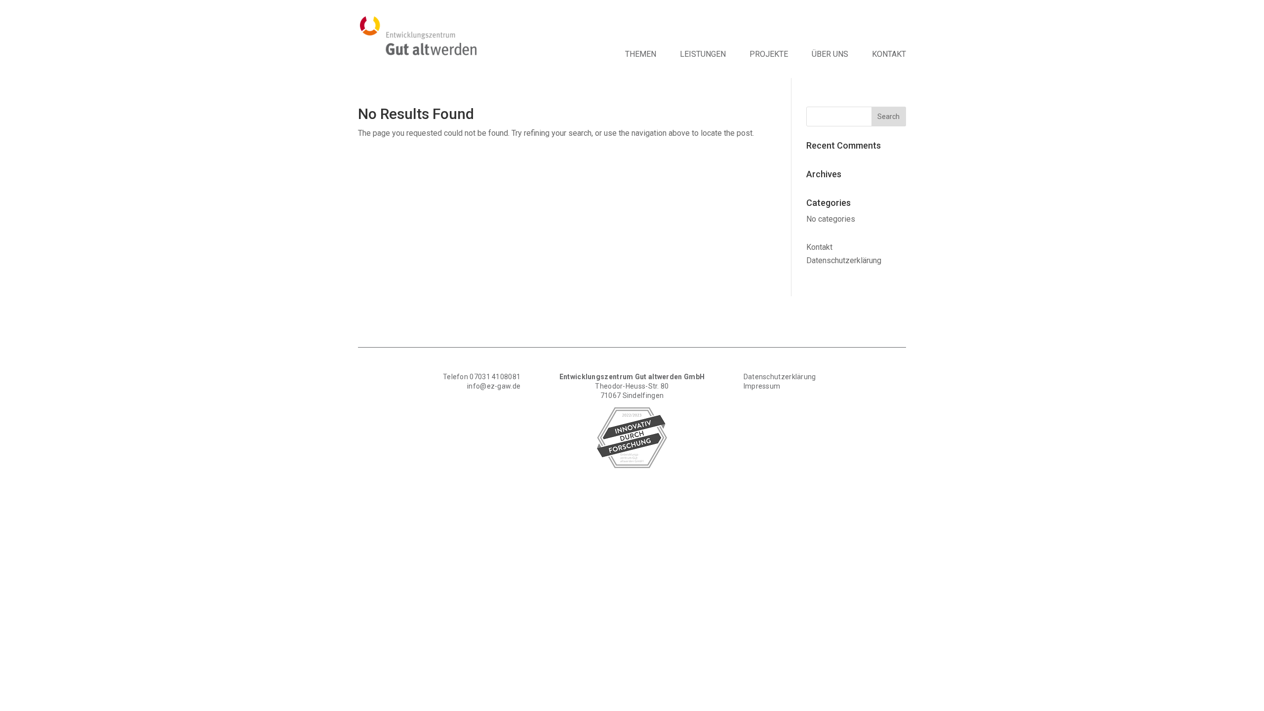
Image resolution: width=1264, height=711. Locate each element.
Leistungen (703, 54)
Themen (640, 54)
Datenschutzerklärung (780, 377)
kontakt (889, 54)
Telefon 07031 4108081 (481, 377)
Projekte (769, 54)
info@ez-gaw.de (493, 386)
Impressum (762, 386)
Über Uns (830, 54)
